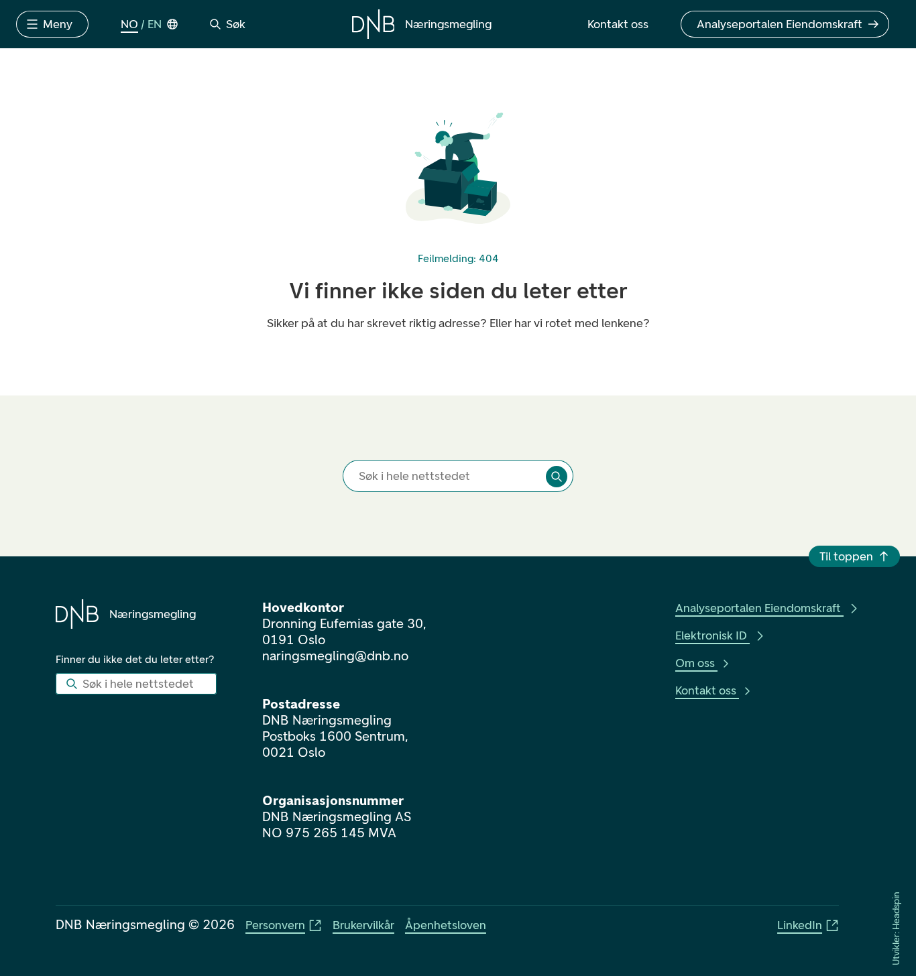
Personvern (275, 925)
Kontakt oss (705, 690)
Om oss (695, 663)
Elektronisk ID (711, 635)
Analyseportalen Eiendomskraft (758, 608)
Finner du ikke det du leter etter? (135, 659)
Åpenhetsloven (445, 925)
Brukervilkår (363, 925)
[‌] (556, 476)
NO (129, 24)
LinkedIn (799, 925)
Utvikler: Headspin (896, 928)
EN (155, 24)
